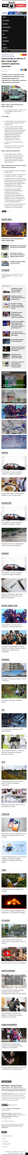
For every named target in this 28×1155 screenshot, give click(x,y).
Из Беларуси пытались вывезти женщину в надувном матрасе (16, 290)
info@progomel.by (5, 1110)
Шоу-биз (5, 37)
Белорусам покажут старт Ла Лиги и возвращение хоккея (13, 805)
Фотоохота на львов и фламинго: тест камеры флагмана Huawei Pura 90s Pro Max (17, 306)
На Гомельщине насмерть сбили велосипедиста (17, 340)
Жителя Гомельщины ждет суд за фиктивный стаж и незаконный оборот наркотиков (12, 596)
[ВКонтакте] (21, 70)
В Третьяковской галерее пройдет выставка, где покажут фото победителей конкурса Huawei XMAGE (13, 992)
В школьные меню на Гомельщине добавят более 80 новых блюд (18, 297)
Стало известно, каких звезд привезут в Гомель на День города (12, 239)
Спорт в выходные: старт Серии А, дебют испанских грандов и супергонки (12, 783)
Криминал (5, 31)
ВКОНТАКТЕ (7, 1151)
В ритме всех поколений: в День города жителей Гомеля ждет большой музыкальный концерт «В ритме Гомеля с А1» (18, 325)
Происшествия (6, 27)
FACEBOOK (22, 1151)
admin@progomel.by (6, 1118)
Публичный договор (6, 1126)
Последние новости (6, 285)
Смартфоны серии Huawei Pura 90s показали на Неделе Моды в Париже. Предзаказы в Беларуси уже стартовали (13, 649)
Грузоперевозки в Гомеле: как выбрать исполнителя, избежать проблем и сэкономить (12, 1015)
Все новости (5, 54)
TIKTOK (21, 1153)
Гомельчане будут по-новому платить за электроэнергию (14, 385)
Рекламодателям (6, 1144)
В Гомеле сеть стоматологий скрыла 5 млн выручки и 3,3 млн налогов (13, 431)
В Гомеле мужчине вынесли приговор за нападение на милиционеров (18, 348)
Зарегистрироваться (7, 1136)
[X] (26, 70)
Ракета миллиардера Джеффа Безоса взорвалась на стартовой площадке (13, 911)
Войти (4, 1138)
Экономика (6, 41)
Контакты (5, 1146)
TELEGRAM (10, 1153)
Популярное (6, 373)
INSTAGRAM (16, 1153)
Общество (5, 24)
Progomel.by (5, 71)
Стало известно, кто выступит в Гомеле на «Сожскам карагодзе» (13, 415)
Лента (4, 17)
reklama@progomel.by (16, 1113)
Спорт (4, 44)
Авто (11, 54)
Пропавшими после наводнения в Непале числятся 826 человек (18, 246)
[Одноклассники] (23, 70)
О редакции (5, 1141)
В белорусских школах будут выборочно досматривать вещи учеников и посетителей (17, 315)
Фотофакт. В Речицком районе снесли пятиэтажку (17, 262)
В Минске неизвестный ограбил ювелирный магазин (11, 446)
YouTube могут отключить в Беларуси (13, 963)
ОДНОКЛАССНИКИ (15, 1151)
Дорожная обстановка (8, 56)
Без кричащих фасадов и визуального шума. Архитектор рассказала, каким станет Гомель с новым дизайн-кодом (13, 400)
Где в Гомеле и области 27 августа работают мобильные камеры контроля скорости (17, 254)
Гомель (9, 211)
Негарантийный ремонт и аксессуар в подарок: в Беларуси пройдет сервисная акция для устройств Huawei (13, 859)
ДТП (4, 34)
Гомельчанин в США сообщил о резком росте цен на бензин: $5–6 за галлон (13, 941)
